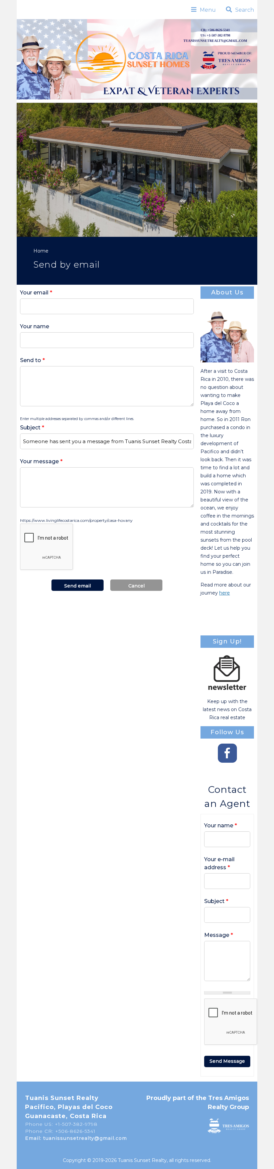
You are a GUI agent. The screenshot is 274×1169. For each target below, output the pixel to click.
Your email (36, 292)
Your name (34, 326)
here (224, 593)
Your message (41, 461)
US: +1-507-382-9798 (215, 35)
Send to (32, 360)
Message (218, 935)
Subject (32, 427)
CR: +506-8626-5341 (215, 30)
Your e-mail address (219, 863)
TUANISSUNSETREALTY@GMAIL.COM (215, 41)
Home (40, 251)
